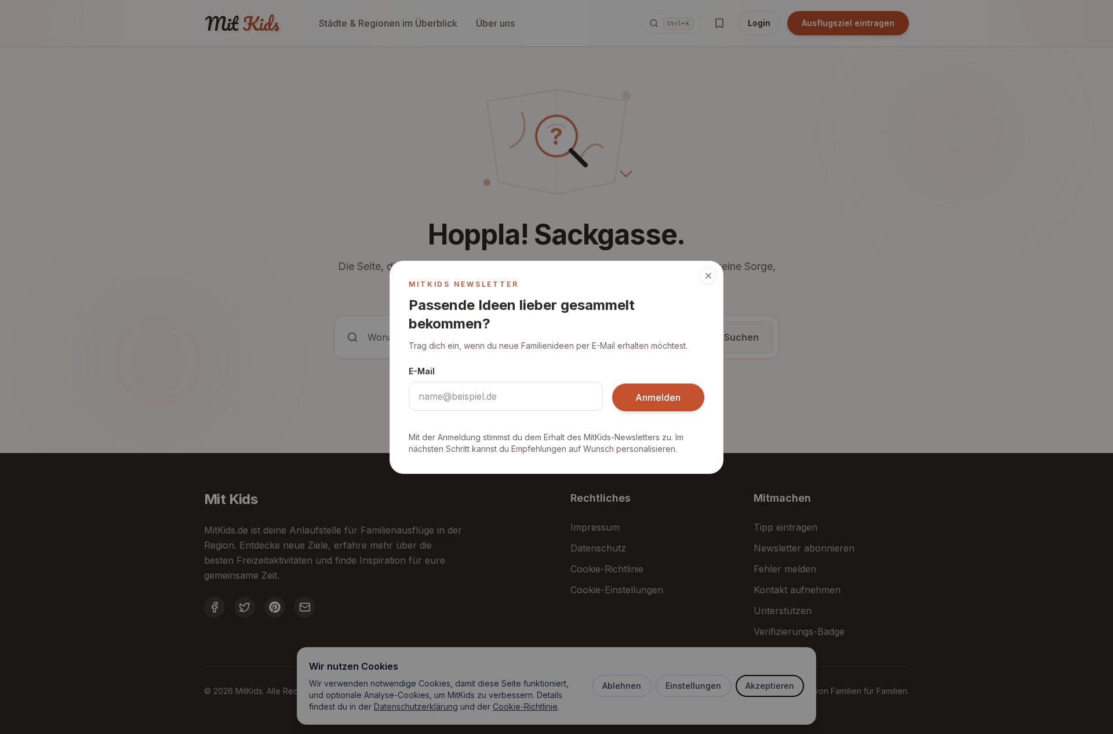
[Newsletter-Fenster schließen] (708, 276)
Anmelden (658, 397)
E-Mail (422, 371)
